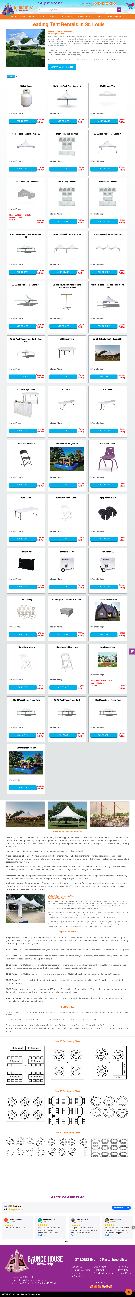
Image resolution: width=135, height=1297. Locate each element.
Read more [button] (42, 1235)
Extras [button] (97, 16)
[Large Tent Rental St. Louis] (67, 815)
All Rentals (123, 1267)
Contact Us (76, 1267)
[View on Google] (6, 1220)
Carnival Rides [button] (83, 16)
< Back (10, 76)
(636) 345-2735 (53, 3)
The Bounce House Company (71, 1025)
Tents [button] (43, 16)
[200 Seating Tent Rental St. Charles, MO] (109, 814)
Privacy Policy (124, 1273)
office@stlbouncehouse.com (32, 1280)
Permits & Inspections (104, 1273)
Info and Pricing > (16, 113)
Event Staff (98, 1270)
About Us (75, 1273)
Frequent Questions (80, 1270)
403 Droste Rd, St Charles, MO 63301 (38, 1283)
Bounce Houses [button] (28, 16)
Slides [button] (53, 16)
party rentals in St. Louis (28, 1025)
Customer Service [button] (114, 16)
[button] (1, 1227)
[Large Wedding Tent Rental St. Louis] (25, 814)
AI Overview (77, 1276)
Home (14, 16)
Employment (99, 1267)
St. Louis (107, 1025)
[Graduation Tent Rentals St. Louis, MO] (25, 908)
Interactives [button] (66, 16)
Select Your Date (60, 67)
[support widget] (128, 1292)
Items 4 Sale (124, 1270)
